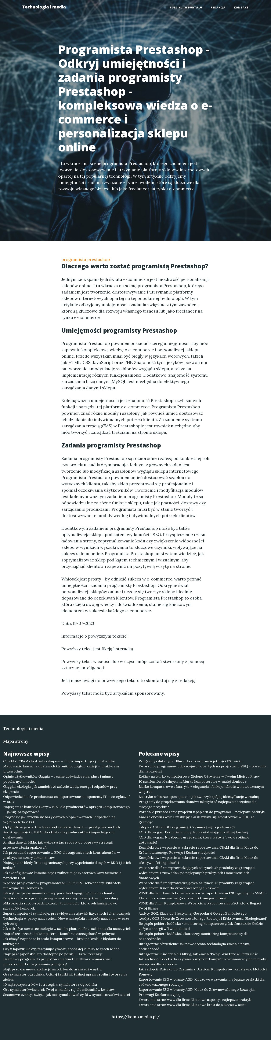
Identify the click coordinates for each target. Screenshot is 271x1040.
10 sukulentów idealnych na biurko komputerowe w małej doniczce (192, 781)
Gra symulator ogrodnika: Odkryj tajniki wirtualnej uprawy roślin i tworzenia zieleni (65, 976)
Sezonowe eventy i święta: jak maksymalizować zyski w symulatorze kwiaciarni (66, 994)
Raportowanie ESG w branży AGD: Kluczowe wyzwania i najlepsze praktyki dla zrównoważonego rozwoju (201, 981)
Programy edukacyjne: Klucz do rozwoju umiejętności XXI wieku (190, 761)
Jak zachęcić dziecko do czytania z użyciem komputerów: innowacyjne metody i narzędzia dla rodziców (203, 961)
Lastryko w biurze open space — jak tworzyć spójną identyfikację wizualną (199, 796)
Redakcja (218, 7)
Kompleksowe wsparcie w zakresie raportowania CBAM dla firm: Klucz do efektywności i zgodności (198, 860)
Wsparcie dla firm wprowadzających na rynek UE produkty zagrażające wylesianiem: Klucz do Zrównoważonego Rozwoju (196, 885)
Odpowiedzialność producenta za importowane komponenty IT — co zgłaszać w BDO (66, 799)
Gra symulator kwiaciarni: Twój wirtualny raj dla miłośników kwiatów (59, 989)
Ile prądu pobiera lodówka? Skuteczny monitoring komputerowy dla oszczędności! (194, 936)
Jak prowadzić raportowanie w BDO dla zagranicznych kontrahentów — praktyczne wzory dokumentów (61, 855)
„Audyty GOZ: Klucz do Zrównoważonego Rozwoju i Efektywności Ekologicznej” (203, 918)
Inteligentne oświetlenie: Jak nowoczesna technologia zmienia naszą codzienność (194, 946)
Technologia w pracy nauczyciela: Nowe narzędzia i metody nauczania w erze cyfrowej (66, 921)
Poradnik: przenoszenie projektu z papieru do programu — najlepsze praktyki (202, 812)
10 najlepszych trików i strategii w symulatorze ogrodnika (50, 984)
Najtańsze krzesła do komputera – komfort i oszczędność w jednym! (59, 934)
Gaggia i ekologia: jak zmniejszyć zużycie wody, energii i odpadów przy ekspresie (60, 789)
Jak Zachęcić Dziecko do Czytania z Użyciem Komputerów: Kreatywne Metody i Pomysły (203, 971)
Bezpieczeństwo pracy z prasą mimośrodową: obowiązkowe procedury (60, 898)
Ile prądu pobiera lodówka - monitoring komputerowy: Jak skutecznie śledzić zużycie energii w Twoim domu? (201, 926)
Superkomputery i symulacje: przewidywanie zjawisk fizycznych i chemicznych (66, 913)
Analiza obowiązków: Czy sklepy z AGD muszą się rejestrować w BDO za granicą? (196, 819)
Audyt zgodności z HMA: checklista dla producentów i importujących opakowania (58, 834)
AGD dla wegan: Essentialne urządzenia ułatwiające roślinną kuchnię (194, 832)
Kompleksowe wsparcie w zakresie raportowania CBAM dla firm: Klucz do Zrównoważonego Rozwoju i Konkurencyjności (198, 850)
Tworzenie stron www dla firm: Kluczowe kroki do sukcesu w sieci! (192, 1005)
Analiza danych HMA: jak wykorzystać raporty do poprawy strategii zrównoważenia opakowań (58, 844)
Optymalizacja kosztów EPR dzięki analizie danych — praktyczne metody (61, 827)
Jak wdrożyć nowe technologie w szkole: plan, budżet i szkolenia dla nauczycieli (67, 928)
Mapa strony (15, 741)
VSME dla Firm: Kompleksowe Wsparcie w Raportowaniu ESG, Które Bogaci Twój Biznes (200, 905)
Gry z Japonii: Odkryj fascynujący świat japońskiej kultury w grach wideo (61, 949)
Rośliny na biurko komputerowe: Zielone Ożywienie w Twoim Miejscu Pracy (199, 776)
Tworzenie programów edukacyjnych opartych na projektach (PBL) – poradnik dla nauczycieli (202, 768)
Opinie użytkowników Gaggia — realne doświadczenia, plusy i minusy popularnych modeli (58, 778)
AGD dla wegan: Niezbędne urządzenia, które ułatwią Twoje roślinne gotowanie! (194, 839)
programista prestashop (85, 259)
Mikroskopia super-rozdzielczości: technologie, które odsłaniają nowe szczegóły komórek (60, 905)
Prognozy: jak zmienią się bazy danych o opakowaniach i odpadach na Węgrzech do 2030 (59, 819)
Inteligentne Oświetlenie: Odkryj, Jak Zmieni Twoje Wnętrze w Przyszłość (198, 954)
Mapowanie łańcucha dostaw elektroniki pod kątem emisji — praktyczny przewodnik (61, 768)
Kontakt (241, 7)
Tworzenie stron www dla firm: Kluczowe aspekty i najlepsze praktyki (195, 999)
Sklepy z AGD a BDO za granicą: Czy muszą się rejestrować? (187, 827)
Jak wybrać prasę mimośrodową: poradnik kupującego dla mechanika (59, 893)
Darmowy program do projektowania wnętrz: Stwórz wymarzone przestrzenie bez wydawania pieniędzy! (57, 961)
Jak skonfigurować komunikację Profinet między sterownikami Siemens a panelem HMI (62, 875)
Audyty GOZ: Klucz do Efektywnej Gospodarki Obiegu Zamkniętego (193, 913)
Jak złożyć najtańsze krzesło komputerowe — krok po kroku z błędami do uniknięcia (62, 941)
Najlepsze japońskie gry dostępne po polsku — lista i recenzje (53, 954)
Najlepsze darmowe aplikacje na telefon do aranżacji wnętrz (52, 969)
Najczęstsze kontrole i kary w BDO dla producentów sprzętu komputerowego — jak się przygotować (66, 809)
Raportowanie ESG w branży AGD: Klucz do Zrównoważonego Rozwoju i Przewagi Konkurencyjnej (197, 992)
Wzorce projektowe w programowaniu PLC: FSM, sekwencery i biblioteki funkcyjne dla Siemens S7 (62, 885)
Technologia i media (44, 7)
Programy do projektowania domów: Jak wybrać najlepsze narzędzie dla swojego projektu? (197, 804)
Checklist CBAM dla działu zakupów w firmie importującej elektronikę (59, 761)
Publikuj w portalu (186, 7)
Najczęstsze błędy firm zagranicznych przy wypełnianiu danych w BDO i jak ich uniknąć (67, 865)
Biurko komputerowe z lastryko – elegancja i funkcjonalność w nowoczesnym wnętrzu (201, 789)
